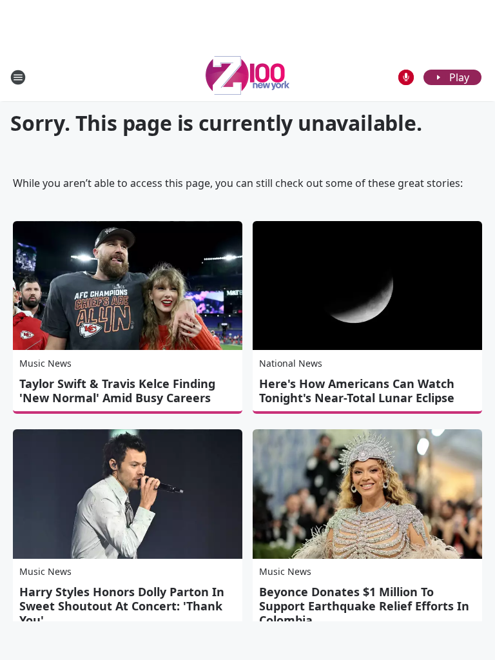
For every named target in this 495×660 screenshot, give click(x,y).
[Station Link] (247, 77)
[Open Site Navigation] (18, 77)
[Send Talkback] (406, 77)
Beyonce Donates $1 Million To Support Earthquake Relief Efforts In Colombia (364, 606)
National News (290, 363)
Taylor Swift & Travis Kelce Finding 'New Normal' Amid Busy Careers (117, 390)
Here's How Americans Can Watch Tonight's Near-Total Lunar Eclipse (356, 390)
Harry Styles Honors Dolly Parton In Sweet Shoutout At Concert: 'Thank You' (121, 606)
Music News (45, 363)
